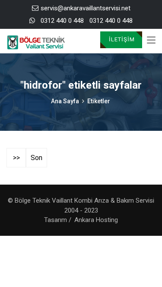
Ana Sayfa (65, 101)
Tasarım (55, 220)
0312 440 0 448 (62, 21)
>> (16, 158)
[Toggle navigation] (151, 40)
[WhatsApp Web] (32, 21)
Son (36, 158)
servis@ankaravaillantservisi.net (85, 8)
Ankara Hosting (96, 220)
